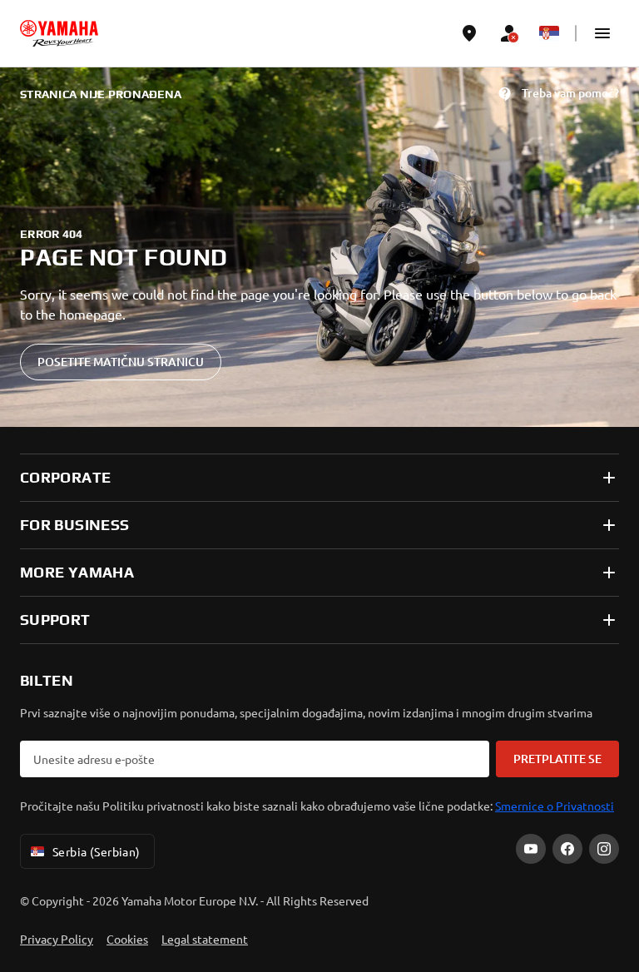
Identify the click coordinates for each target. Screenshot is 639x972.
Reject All (319, 899)
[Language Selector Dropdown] (549, 33)
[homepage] (59, 33)
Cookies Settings (319, 846)
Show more (54, 796)
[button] (602, 33)
